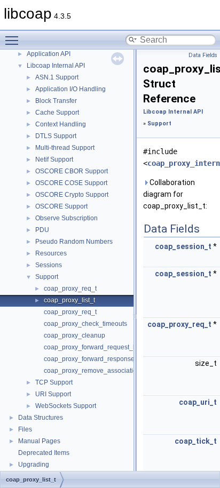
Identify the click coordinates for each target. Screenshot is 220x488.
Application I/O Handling (70, 89)
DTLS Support (55, 136)
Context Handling (60, 124)
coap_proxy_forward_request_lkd (93, 347)
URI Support (53, 394)
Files (25, 429)
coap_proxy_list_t (69, 300)
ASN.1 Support (56, 77)
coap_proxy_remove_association (92, 370)
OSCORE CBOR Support (71, 171)
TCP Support (54, 382)
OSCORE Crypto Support (71, 194)
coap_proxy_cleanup (74, 335)
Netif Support (54, 159)
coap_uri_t (198, 402)
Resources (51, 253)
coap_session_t (183, 246)
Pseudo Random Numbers (74, 241)
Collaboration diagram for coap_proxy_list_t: (175, 194)
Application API (48, 54)
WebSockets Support (65, 406)
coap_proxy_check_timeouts (85, 323)
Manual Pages (39, 441)
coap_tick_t (196, 441)
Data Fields (202, 55)
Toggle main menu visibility (13, 40)
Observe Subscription (66, 218)
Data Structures (40, 417)
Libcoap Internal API (56, 65)
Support (46, 277)
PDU (42, 230)
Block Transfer (56, 101)
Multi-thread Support (65, 147)
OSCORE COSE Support (71, 183)
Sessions (48, 265)
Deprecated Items (43, 453)
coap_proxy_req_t (70, 288)
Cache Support (57, 112)
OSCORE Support (61, 206)
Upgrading (33, 464)
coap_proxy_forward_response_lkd (95, 359)
